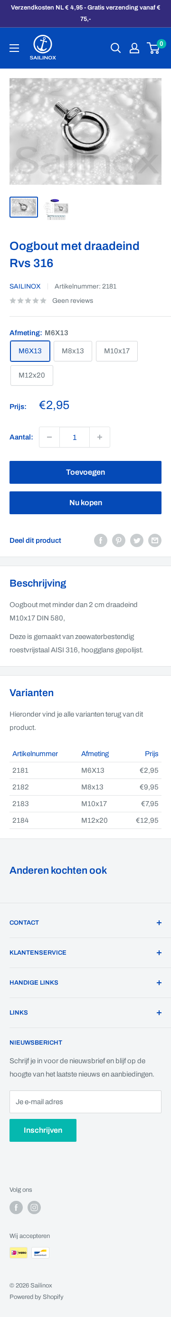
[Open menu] (14, 48)
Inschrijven (43, 1130)
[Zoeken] (116, 48)
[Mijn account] (134, 48)
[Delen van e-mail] (155, 540)
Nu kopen (85, 503)
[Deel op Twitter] (136, 540)
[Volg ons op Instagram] (34, 1207)
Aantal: (21, 437)
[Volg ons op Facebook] (16, 1207)
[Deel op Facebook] (100, 540)
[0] (154, 48)
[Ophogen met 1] (49, 437)
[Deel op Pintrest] (118, 540)
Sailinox (25, 286)
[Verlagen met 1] (100, 437)
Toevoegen (85, 472)
